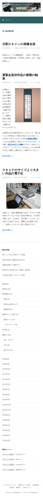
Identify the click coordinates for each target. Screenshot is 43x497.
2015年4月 (6, 440)
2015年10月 (6, 410)
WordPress (17, 492)
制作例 (4, 289)
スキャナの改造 (8, 454)
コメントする (35, 48)
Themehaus (34, 492)
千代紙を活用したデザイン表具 (13, 275)
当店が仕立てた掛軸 (15, 144)
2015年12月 (6, 405)
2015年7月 (6, 425)
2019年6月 (6, 369)
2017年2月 (6, 384)
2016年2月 (6, 400)
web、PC (7, 340)
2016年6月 (6, 394)
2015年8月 (6, 420)
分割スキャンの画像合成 (18, 44)
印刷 (5, 299)
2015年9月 (6, 415)
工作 (5, 345)
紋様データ (8, 319)
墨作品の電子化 (9, 304)
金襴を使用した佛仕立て (11, 265)
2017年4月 (6, 379)
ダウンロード (10, 324)
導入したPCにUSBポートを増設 (13, 255)
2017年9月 (6, 374)
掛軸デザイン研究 (8, 314)
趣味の (4, 335)
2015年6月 (6, 430)
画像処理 (7, 309)
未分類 (4, 330)
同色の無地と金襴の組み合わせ (13, 260)
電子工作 (7, 350)
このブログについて (9, 485)
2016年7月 (6, 389)
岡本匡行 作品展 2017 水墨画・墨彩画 (16, 270)
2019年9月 (6, 364)
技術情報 (5, 294)
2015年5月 (6, 435)
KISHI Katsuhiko (21, 48)
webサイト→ (27, 487)
